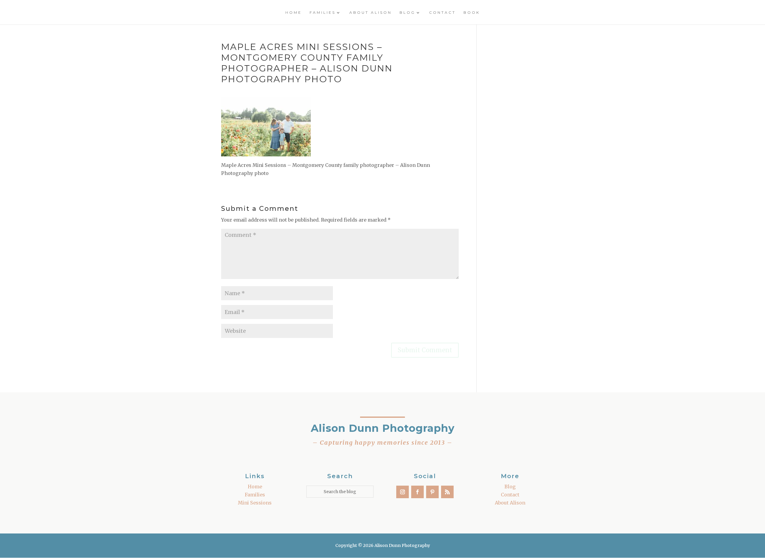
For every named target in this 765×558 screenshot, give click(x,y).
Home (293, 12)
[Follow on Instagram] (402, 492)
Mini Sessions (255, 503)
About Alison (370, 12)
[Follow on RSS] (447, 492)
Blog (407, 12)
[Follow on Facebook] (417, 492)
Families (323, 12)
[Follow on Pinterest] (432, 492)
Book (471, 12)
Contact (442, 12)
